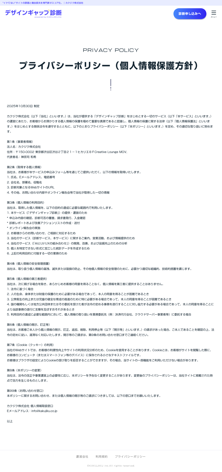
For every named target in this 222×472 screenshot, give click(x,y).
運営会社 (82, 456)
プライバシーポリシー (130, 456)
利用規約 (102, 456)
